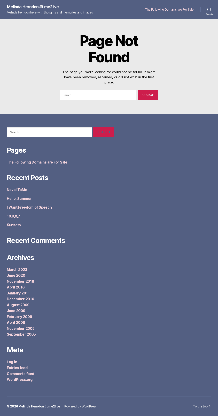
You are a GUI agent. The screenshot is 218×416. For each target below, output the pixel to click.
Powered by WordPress (80, 406)
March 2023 (17, 269)
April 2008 (16, 322)
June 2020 (16, 275)
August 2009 (18, 305)
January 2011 (18, 293)
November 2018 (20, 281)
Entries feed (17, 368)
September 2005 (21, 334)
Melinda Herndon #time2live (33, 7)
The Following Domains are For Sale (169, 9)
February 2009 (19, 317)
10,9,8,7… (14, 216)
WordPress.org (20, 379)
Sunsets (14, 225)
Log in (12, 362)
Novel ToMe (17, 190)
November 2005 (21, 328)
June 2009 (16, 311)
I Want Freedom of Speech (29, 207)
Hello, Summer (19, 198)
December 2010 (20, 299)
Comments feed (20, 374)
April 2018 (16, 287)
